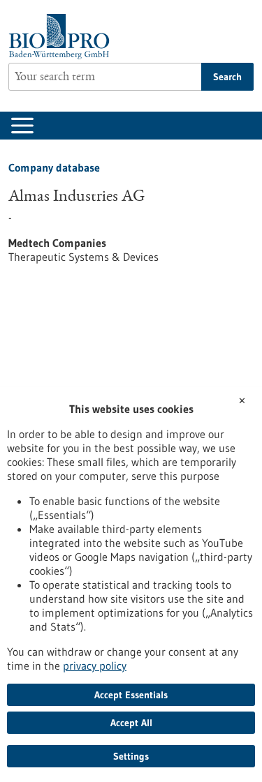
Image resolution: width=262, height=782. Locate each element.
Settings (131, 756)
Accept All (131, 722)
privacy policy (94, 665)
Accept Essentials (131, 695)
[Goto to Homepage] (62, 36)
